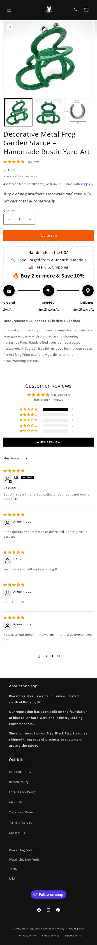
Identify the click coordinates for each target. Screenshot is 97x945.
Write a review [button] (48, 442)
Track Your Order (21, 812)
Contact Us (17, 833)
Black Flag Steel (31, 928)
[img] (14, 471)
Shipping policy (72, 935)
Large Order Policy (22, 792)
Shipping (8, 176)
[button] (9, 10)
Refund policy (76, 928)
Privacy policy (27, 935)
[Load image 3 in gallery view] (78, 112)
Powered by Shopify (52, 928)
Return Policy (19, 782)
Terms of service (20, 823)
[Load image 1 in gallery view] (18, 112)
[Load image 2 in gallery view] (48, 112)
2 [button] (46, 656)
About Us (16, 802)
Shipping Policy (20, 772)
